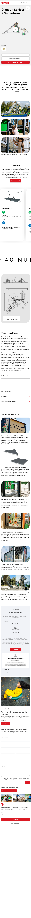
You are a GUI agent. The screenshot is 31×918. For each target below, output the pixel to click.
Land (2, 812)
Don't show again (15, 823)
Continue (15, 819)
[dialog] (15, 459)
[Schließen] (28, 803)
